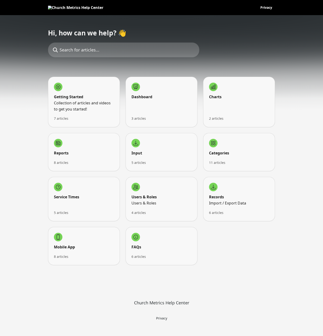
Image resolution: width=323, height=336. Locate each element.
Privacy (266, 7)
